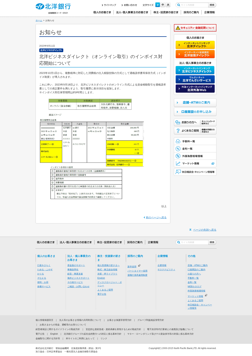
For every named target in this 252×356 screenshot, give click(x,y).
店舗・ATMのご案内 (198, 265)
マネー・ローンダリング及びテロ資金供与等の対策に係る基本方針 (160, 334)
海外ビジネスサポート (78, 278)
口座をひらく (44, 265)
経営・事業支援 (75, 274)
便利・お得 (42, 282)
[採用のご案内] (191, 12)
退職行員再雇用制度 (137, 275)
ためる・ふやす (45, 269)
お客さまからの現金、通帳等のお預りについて (63, 324)
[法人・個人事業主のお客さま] (132, 12)
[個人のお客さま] (102, 12)
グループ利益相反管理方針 (150, 320)
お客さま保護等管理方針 (119, 320)
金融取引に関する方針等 (48, 338)
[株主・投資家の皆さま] (165, 12)
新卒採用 (131, 266)
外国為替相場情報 (196, 290)
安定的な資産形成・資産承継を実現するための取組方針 (113, 329)
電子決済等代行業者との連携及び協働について (170, 329)
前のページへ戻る (156, 217)
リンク (104, 338)
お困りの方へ (194, 274)
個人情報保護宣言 (44, 320)
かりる (40, 274)
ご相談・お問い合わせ (78, 286)
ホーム (39, 20)
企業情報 (162, 265)
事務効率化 (72, 269)
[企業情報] (209, 12)
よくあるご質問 (105, 290)
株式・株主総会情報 (107, 269)
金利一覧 (192, 282)
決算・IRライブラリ (107, 274)
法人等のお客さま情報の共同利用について (80, 320)
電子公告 (101, 294)
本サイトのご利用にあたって (80, 338)
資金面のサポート (76, 265)
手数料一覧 (193, 278)
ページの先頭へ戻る (204, 229)
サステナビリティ (166, 269)
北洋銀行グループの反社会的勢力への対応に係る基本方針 (92, 334)
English (101, 278)
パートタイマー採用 (137, 271)
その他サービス (75, 282)
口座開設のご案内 (196, 269)
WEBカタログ (194, 286)
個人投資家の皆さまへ (108, 265)
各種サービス (44, 286)
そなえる (41, 278)
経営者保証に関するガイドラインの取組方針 (58, 329)
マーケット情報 (195, 296)
